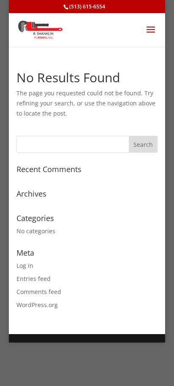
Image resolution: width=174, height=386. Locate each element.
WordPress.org (37, 305)
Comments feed (38, 292)
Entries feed (33, 279)
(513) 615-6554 (87, 6)
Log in (24, 266)
